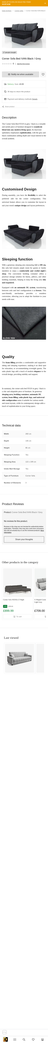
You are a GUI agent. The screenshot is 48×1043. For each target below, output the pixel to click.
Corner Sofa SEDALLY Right (13, 600)
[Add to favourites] (43, 74)
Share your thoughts (24, 539)
